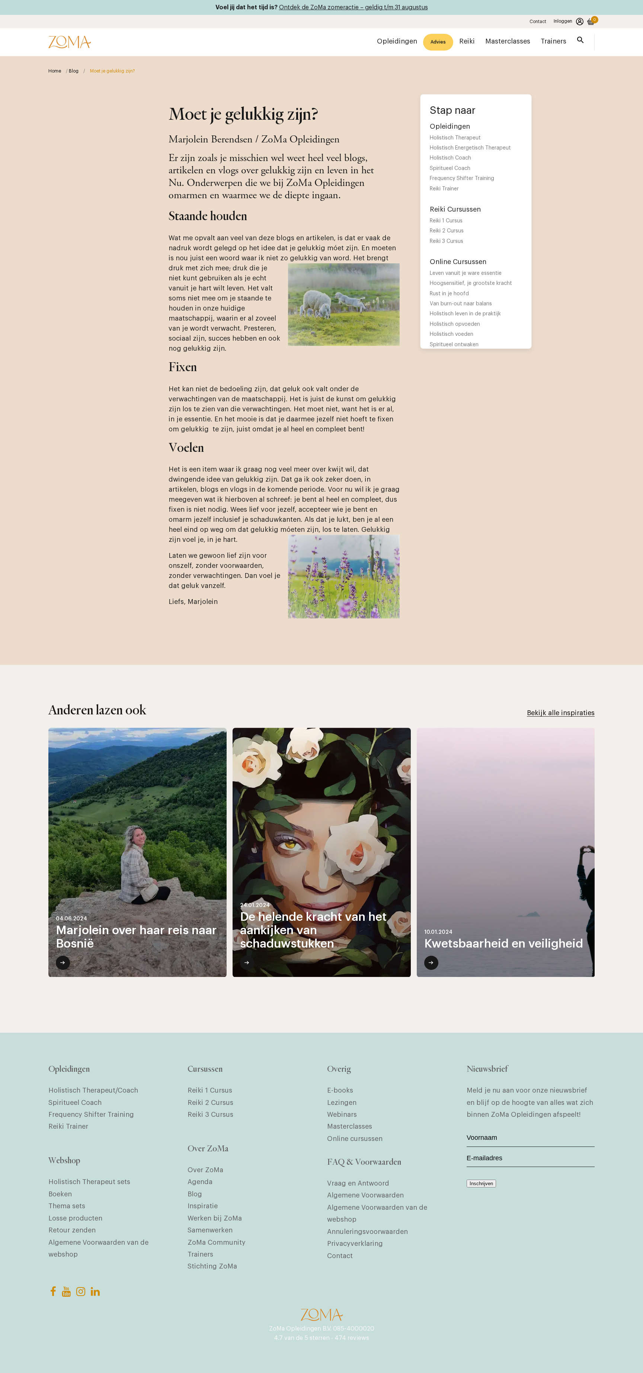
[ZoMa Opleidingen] (69, 42)
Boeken (60, 1194)
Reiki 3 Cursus (446, 241)
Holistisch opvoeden (455, 324)
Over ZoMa (205, 1170)
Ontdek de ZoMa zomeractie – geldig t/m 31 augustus (353, 7)
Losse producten (75, 1218)
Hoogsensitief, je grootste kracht (471, 283)
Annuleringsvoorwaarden (367, 1231)
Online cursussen (355, 1138)
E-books (340, 1090)
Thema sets (66, 1206)
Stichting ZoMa (212, 1266)
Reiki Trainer (444, 189)
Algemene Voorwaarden (365, 1195)
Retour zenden (72, 1230)
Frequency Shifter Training (462, 178)
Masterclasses (349, 1126)
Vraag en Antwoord (358, 1183)
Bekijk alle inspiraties (561, 713)
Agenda (200, 1182)
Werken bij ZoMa (215, 1218)
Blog (74, 71)
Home (54, 71)
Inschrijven (481, 1183)
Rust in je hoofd (449, 293)
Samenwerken (210, 1230)
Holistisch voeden (451, 334)
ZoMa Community (217, 1242)
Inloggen (563, 21)
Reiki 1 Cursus (446, 221)
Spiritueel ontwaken (454, 344)
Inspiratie (203, 1206)
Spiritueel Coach (450, 168)
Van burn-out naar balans (461, 303)
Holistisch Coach (450, 158)
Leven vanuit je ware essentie (466, 273)
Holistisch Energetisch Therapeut (470, 148)
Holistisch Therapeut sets (89, 1182)
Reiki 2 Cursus (447, 231)
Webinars (342, 1114)
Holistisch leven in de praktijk (465, 313)
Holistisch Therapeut (455, 138)
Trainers (200, 1254)
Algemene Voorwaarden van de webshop (98, 1248)
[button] (580, 41)
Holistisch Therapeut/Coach (93, 1090)
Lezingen (341, 1102)
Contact (538, 21)
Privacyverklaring (355, 1243)
